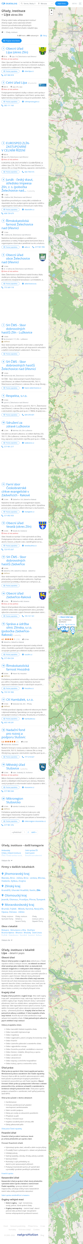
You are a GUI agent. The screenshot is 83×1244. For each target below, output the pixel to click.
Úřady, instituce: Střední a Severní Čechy (21, 918)
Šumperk (41, 899)
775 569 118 (9, 287)
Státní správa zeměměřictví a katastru (15, 1195)
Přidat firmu (33, 1226)
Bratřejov (31, 930)
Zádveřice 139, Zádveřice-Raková (24, 499)
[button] (67, 629)
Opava (5, 911)
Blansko (5, 877)
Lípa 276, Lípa (17, 87)
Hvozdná (23, 935)
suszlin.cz (28, 654)
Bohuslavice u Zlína (18, 930)
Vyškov (14, 881)
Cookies (36, 1229)
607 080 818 (9, 75)
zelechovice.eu (30, 283)
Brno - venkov (30, 877)
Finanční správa (7, 1173)
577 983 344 (9, 791)
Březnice (19, 932)
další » (33, 832)
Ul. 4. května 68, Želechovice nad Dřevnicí (18, 269)
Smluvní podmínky (17, 1226)
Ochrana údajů (25, 1229)
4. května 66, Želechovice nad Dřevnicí (17, 235)
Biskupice (5, 930)
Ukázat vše (6, 860)
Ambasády (6, 850)
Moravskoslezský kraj (19, 905)
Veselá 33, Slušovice (20, 531)
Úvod (5, 1226)
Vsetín (32, 890)
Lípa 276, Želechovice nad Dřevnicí (15, 157)
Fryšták (4, 935)
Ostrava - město (16, 911)
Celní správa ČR (31, 850)
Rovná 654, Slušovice (10, 745)
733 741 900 (9, 692)
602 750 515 (29, 172)
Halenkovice (13, 935)
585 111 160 (9, 105)
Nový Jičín (38, 908)
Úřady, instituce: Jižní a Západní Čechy (38, 918)
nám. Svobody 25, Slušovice (23, 772)
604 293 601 (29, 415)
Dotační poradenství (33, 855)
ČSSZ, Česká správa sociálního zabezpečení (19, 855)
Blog (42, 1235)
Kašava (39, 935)
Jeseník (5, 899)
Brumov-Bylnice (8, 932)
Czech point (30, 853)
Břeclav (41, 877)
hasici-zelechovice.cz (33, 388)
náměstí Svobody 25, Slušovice (24, 806)
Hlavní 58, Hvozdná (19, 674)
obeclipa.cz (29, 71)
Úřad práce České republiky (12, 1129)
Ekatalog (11, 3)
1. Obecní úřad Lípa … (67, 617)
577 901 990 (40, 247)
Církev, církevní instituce (11, 853)
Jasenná (31, 935)
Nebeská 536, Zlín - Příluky (22, 704)
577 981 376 (9, 825)
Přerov (32, 899)
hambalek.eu (30, 719)
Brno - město (16, 877)
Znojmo (22, 881)
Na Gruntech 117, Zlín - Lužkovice (15, 339)
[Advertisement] (24, 124)
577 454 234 (9, 658)
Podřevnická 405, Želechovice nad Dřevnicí (18, 376)
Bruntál (5, 908)
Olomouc (13, 899)
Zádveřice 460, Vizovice (21, 601)
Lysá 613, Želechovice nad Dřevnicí (15, 402)
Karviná (29, 908)
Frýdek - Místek (17, 908)
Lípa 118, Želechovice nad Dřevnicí (24, 56)
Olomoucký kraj (16, 895)
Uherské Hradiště (19, 890)
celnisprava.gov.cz (32, 101)
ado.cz (27, 247)
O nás (42, 1226)
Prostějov (23, 899)
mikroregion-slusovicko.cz (35, 821)
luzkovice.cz (29, 443)
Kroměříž (6, 890)
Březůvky (27, 932)
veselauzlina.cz (31, 545)
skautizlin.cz (29, 209)
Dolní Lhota (37, 932)
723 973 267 (9, 549)
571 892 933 (9, 515)
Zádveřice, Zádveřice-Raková (13, 642)
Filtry (45, 35)
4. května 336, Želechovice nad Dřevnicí (17, 197)
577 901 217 (9, 446)
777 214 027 (29, 757)
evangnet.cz (29, 512)
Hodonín (6, 881)
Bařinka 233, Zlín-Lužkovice (22, 430)
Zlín (38, 890)
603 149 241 (9, 722)
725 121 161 (29, 616)
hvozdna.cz (29, 688)
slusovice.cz (29, 787)
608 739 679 (9, 213)
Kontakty (12, 1229)
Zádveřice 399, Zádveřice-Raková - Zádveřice (19, 571)
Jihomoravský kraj (17, 874)
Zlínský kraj (12, 886)
